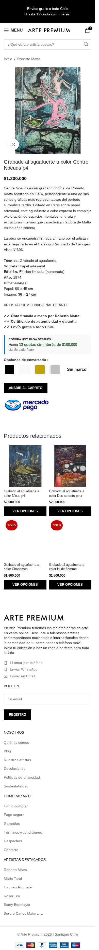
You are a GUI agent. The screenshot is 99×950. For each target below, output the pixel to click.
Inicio (8, 59)
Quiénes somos (16, 742)
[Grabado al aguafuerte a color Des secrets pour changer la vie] (70, 466)
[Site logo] (49, 30)
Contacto (11, 850)
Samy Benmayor (17, 905)
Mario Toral (13, 879)
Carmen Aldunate (18, 887)
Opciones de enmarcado (25, 360)
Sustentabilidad (16, 786)
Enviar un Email (22, 676)
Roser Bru (12, 896)
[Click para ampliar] (13, 144)
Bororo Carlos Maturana (23, 913)
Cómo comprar (16, 806)
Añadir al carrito (25, 388)
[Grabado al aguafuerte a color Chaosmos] (25, 540)
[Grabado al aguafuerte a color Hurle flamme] (70, 540)
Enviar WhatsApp (24, 669)
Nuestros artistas (17, 760)
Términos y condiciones (23, 832)
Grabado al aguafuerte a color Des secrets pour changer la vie (66, 496)
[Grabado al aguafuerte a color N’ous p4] (25, 466)
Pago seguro (14, 815)
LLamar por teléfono (26, 663)
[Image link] (33, 617)
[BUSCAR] (86, 44)
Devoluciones (14, 768)
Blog (7, 751)
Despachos (13, 841)
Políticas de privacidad (22, 777)
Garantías (12, 823)
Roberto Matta (28, 59)
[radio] (9, 369)
